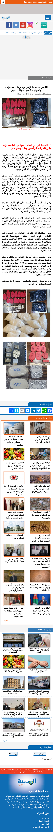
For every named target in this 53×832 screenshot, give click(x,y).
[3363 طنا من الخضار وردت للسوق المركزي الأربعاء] (13, 661)
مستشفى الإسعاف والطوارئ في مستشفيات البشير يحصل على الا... (38, 692)
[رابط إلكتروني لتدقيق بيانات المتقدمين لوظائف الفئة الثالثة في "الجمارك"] (39, 725)
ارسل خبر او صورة (41, 827)
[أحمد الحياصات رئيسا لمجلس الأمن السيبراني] (13, 683)
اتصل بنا (45, 818)
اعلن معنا (45, 824)
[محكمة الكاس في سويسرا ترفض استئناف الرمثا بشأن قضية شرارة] (13, 640)
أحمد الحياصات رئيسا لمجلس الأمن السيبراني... (13, 692)
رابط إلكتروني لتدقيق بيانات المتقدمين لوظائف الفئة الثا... (39, 734)
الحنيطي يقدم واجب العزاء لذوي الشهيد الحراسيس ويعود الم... (38, 714)
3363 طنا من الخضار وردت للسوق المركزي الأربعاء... (13, 670)
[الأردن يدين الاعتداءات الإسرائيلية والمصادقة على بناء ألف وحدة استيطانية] (13, 725)
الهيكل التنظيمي (42, 821)
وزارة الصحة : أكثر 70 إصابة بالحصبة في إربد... (38, 670)
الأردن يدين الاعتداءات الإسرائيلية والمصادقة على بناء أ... (12, 735)
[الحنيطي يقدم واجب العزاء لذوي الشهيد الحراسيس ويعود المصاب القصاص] (39, 704)
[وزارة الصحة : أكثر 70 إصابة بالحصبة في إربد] (39, 661)
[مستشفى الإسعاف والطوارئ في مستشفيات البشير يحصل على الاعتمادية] (39, 683)
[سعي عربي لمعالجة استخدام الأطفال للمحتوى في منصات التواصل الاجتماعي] (39, 640)
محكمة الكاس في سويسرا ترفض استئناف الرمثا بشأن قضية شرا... (12, 650)
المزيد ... (5, 620)
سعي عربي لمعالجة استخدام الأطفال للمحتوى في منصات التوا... (39, 650)
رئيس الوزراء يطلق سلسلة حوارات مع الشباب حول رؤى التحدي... (13, 714)
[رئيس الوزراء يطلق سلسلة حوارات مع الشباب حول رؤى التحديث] (13, 704)
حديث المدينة (46, 78)
